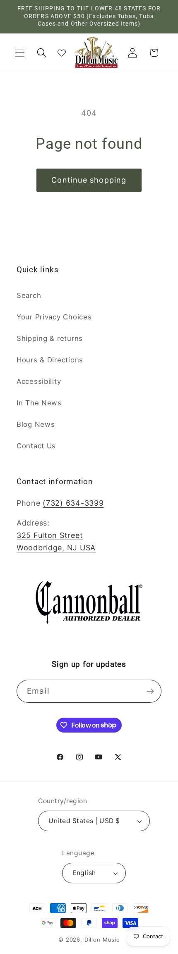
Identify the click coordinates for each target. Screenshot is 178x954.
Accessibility (39, 381)
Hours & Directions (50, 360)
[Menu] (20, 53)
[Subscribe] (150, 691)
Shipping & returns (50, 338)
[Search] (42, 53)
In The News (39, 403)
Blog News (36, 424)
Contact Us (36, 446)
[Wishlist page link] (62, 53)
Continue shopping (88, 180)
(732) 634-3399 (73, 503)
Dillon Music (102, 939)
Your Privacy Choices (54, 317)
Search (29, 295)
